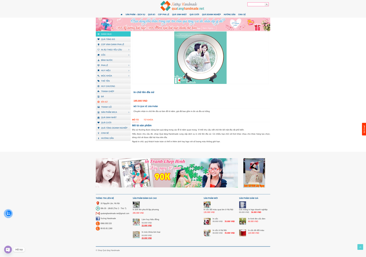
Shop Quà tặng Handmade (109, 250)
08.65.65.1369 (106, 228)
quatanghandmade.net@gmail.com (115, 213)
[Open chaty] (8, 249)
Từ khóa (148, 120)
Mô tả (135, 120)
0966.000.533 (106, 223)
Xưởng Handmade (108, 218)
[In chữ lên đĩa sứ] (200, 57)
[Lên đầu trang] (360, 247)
